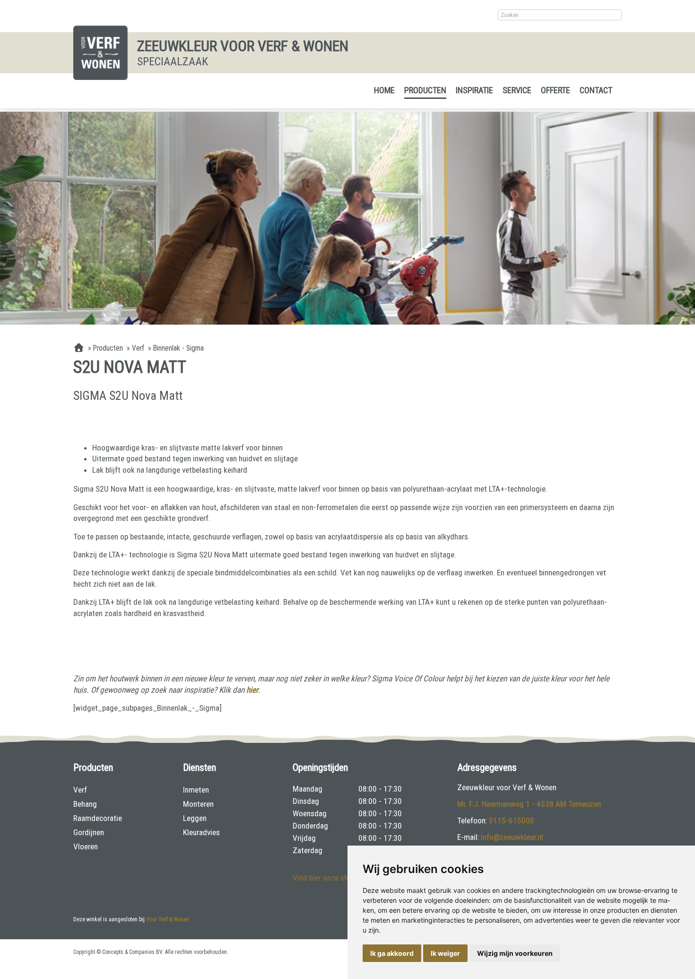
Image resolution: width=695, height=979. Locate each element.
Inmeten (196, 789)
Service (517, 90)
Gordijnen (88, 832)
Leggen (195, 818)
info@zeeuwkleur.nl (512, 837)
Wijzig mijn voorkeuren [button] (515, 953)
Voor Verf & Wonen (167, 919)
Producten (425, 90)
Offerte (555, 90)
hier (252, 690)
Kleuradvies (201, 832)
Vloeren (85, 846)
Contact (596, 90)
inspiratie (474, 90)
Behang (85, 804)
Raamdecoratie (97, 818)
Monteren (198, 804)
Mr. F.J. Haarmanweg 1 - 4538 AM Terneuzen (529, 804)
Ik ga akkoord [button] (392, 953)
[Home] (78, 348)
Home (384, 90)
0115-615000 (511, 820)
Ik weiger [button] (445, 953)
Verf (80, 789)
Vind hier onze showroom (334, 877)
